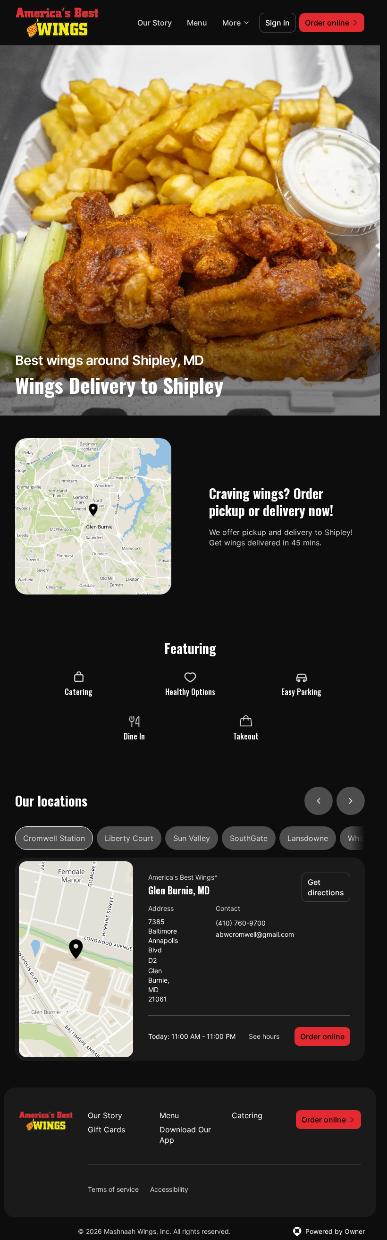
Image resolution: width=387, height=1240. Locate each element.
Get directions (326, 887)
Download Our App (185, 1135)
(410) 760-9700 (241, 923)
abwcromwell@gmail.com (255, 934)
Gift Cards (106, 1129)
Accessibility (169, 1189)
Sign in (277, 22)
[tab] (54, 838)
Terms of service (113, 1189)
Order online (322, 1036)
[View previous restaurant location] (318, 801)
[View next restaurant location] (351, 801)
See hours (264, 1036)
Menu (197, 22)
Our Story (154, 22)
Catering (247, 1115)
